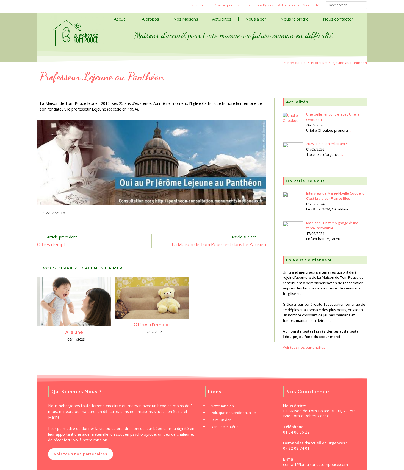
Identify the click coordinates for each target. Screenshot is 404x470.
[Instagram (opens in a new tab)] (52, 6)
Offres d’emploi (152, 324)
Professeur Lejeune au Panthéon (339, 62)
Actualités (221, 19)
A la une (74, 332)
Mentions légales (260, 5)
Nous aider (255, 19)
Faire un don (200, 5)
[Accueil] (280, 62)
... (350, 130)
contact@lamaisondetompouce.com (315, 464)
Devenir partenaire (228, 5)
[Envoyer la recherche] (361, 6)
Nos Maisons (185, 19)
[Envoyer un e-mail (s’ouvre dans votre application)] (72, 6)
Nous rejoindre (295, 19)
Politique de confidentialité (298, 5)
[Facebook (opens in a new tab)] (42, 6)
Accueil (121, 19)
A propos (150, 19)
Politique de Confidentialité (233, 412)
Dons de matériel (225, 426)
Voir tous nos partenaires (304, 347)
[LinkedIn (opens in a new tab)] (62, 6)
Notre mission (222, 405)
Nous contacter (338, 19)
